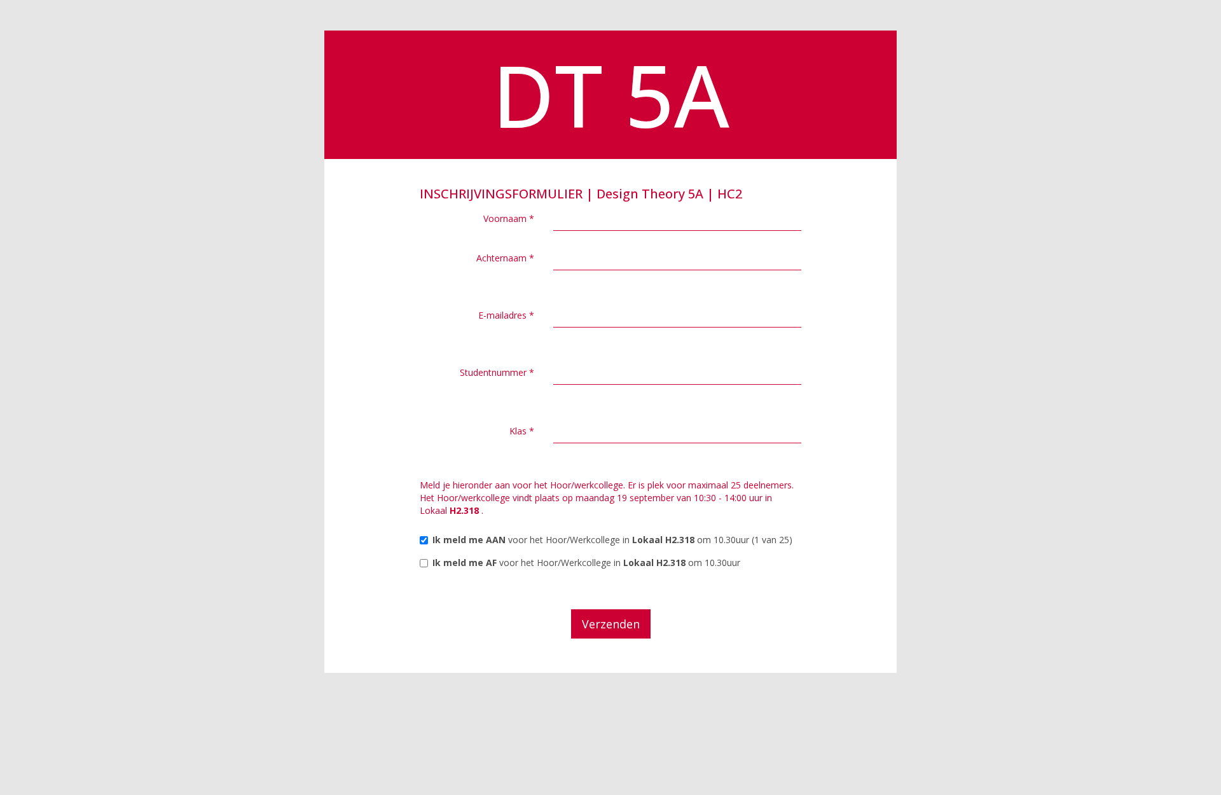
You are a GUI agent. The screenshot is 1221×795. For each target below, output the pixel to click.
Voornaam (508, 218)
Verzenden (611, 624)
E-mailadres (506, 315)
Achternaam (505, 258)
